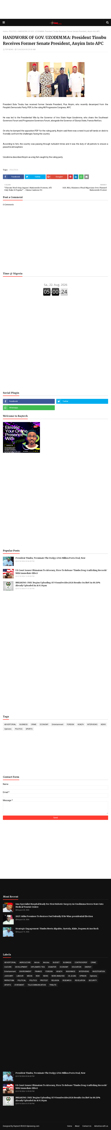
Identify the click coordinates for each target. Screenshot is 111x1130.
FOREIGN (70, 724)
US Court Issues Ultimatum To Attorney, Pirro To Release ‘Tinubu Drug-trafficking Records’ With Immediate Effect (61, 571)
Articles (46, 962)
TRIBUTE (52, 985)
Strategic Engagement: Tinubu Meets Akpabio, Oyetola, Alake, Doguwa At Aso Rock (56, 928)
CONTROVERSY (81, 962)
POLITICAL (22, 980)
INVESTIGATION (98, 971)
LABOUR (20, 976)
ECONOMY (44, 724)
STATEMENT (19, 985)
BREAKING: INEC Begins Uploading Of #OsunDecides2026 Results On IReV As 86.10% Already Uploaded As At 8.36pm (57, 584)
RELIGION (55, 980)
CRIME (33, 724)
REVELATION (80, 980)
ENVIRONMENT (25, 971)
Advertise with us (101, 1126)
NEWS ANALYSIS (58, 976)
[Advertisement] (55, 9)
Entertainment (57, 724)
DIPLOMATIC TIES (38, 967)
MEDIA (29, 976)
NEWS (103, 724)
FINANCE (38, 971)
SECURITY (93, 980)
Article (36, 962)
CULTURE (8, 967)
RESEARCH (67, 980)
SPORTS (29, 729)
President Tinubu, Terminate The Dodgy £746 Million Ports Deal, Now (50, 558)
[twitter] (82, 401)
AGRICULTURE (25, 962)
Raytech (16, 1126)
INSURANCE (70, 971)
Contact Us (86, 1126)
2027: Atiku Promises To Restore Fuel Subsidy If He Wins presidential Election (54, 916)
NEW (38, 976)
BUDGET (56, 962)
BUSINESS (23, 724)
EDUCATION (76, 967)
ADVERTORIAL (10, 724)
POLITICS (12, 31)
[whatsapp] (29, 407)
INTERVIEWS (92, 724)
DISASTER (52, 967)
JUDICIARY (8, 976)
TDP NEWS (9, 50)
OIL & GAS (72, 976)
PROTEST (44, 980)
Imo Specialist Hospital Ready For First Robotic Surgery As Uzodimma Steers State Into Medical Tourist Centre (59, 905)
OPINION (82, 976)
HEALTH (81, 724)
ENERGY (88, 967)
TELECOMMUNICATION (37, 985)
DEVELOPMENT (21, 967)
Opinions (7, 729)
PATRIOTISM (9, 980)
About (77, 1126)
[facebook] (29, 401)
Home (5, 31)
